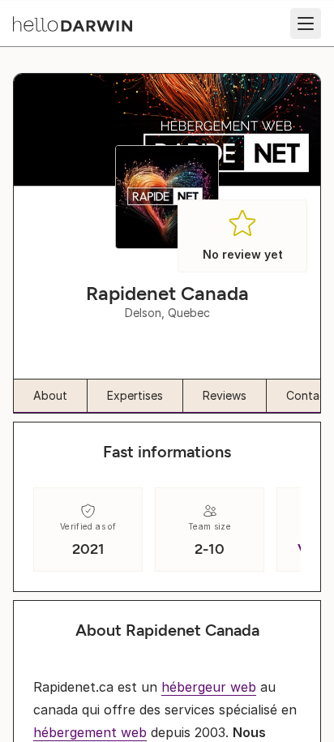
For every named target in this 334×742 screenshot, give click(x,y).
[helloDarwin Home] (72, 23)
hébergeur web (208, 687)
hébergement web (90, 732)
